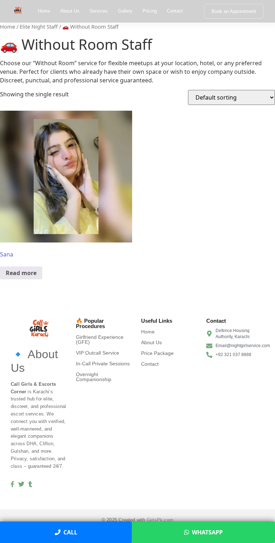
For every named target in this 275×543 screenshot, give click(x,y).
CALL (70, 532)
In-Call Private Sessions (103, 363)
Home (44, 11)
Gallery (125, 11)
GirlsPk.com (160, 520)
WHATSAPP (207, 532)
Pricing (150, 11)
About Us (69, 11)
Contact (175, 11)
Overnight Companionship (93, 376)
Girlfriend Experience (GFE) (100, 339)
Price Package (157, 353)
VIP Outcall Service (97, 353)
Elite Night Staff (39, 26)
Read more (21, 273)
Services (99, 11)
